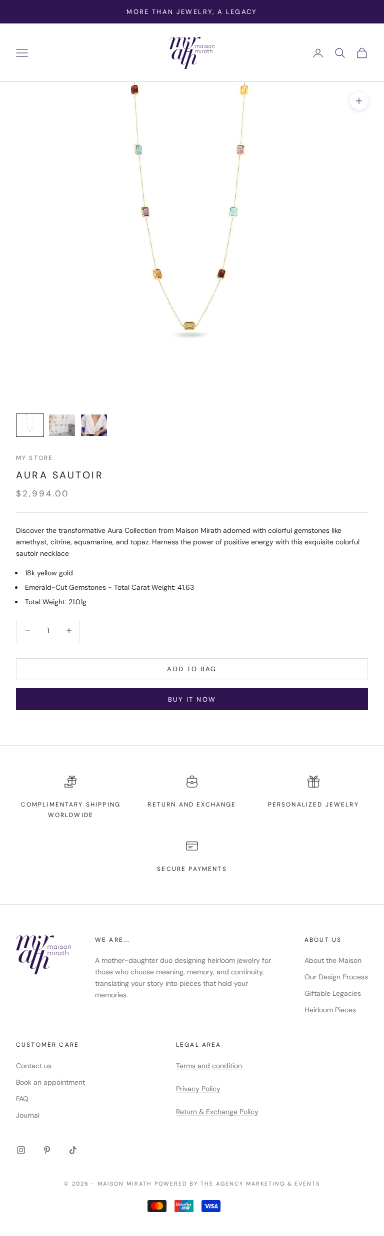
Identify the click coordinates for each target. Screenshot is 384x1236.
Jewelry (342, 805)
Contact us (34, 1065)
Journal (28, 1115)
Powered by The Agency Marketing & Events (237, 1183)
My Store (34, 458)
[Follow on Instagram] (21, 1150)
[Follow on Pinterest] (47, 1150)
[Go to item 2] (62, 425)
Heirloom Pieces (330, 1009)
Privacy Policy (198, 1088)
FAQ (22, 1098)
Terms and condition (209, 1065)
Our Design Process (336, 976)
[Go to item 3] (94, 425)
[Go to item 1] (30, 425)
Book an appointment (50, 1082)
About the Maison (333, 960)
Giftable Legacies (332, 993)
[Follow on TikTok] (73, 1150)
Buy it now (192, 699)
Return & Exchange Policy (217, 1111)
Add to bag (191, 669)
